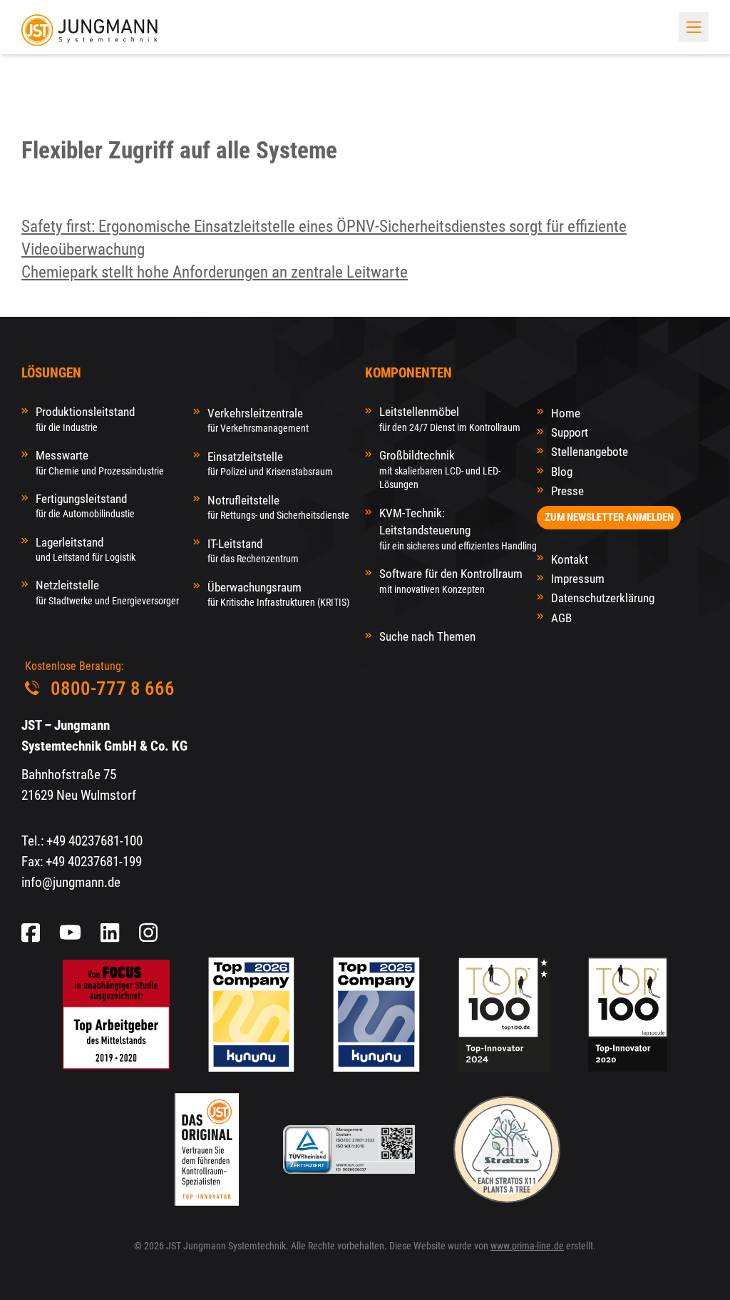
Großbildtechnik (439, 469)
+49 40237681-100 (94, 841)
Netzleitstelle (107, 592)
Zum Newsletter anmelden (609, 517)
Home (565, 413)
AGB (561, 618)
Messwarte (100, 462)
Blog (561, 471)
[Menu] (694, 27)
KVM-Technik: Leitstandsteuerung (458, 529)
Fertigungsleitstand (85, 505)
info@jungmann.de (70, 882)
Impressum (578, 579)
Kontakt (569, 559)
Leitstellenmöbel (449, 418)
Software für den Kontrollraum (451, 580)
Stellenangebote (589, 452)
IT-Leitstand (253, 550)
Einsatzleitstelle (270, 463)
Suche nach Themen (427, 636)
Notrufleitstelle (278, 507)
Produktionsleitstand (85, 418)
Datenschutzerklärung (602, 598)
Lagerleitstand (85, 549)
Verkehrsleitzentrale (258, 420)
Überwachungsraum (278, 594)
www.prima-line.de (527, 1245)
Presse (567, 491)
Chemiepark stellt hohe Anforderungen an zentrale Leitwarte (214, 272)
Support (569, 432)
